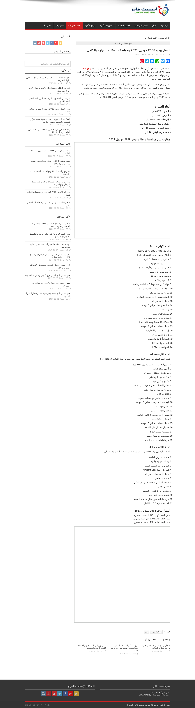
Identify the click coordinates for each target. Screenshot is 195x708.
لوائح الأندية (90, 25)
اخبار (154, 25)
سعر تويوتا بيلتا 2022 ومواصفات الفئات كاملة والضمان (92, 646)
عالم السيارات (74, 25)
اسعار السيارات (156, 632)
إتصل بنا (155, 692)
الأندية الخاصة (124, 25)
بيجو (146, 632)
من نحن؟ (165, 692)
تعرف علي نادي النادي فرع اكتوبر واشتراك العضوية (48, 275)
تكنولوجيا (60, 25)
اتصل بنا (47, 25)
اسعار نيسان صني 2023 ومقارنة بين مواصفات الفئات (156, 646)
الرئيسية (164, 25)
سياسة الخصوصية (161, 695)
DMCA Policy (145, 695)
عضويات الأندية (106, 25)
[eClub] (150, 16)
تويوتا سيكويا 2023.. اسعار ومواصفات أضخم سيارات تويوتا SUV (124, 648)
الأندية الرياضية (141, 25)
